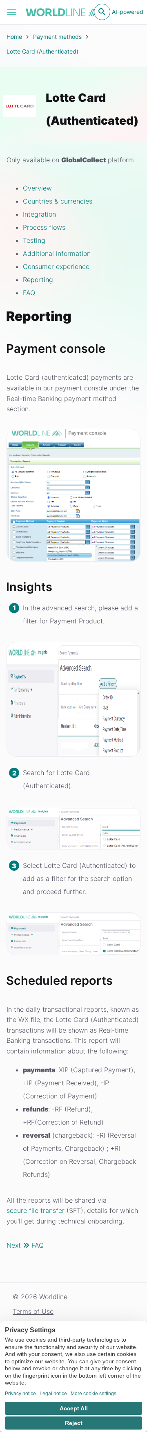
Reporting (38, 280)
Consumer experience (56, 266)
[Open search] (102, 12)
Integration (39, 214)
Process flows (44, 227)
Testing (34, 240)
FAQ (29, 293)
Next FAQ (25, 1245)
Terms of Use (33, 1311)
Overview (37, 188)
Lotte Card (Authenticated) (42, 51)
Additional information (57, 253)
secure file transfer (36, 1210)
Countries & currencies (57, 201)
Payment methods (57, 36)
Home (14, 36)
